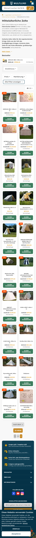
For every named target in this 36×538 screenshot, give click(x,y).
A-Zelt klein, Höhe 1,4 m (9, 341)
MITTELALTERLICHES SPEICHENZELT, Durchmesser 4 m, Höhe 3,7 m (26, 144)
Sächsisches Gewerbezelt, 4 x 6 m (26, 208)
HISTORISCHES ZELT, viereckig (26, 406)
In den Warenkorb (9, 119)
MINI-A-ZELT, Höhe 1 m (26, 308)
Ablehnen (16, 529)
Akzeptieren (16, 534)
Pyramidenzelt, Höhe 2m (9, 374)
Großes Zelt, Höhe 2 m (26, 341)
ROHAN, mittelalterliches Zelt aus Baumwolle (26, 275)
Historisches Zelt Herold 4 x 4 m (10, 176)
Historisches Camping (8, 17)
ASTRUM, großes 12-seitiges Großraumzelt (10, 143)
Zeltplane (26, 373)
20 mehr (18, 430)
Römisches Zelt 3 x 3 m (10, 208)
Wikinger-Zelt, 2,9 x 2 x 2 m (9, 406)
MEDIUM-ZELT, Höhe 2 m (15, 60)
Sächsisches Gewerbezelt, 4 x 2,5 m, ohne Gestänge (10, 241)
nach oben (17, 424)
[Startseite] (3, 15)
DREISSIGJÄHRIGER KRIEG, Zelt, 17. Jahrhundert (26, 241)
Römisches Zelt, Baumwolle (9, 274)
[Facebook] (13, 493)
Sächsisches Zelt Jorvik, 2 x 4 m (26, 176)
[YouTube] (18, 493)
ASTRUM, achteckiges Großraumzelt (26, 109)
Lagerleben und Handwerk (13, 15)
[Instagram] (22, 493)
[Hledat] (30, 8)
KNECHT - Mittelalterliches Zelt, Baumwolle (9, 309)
